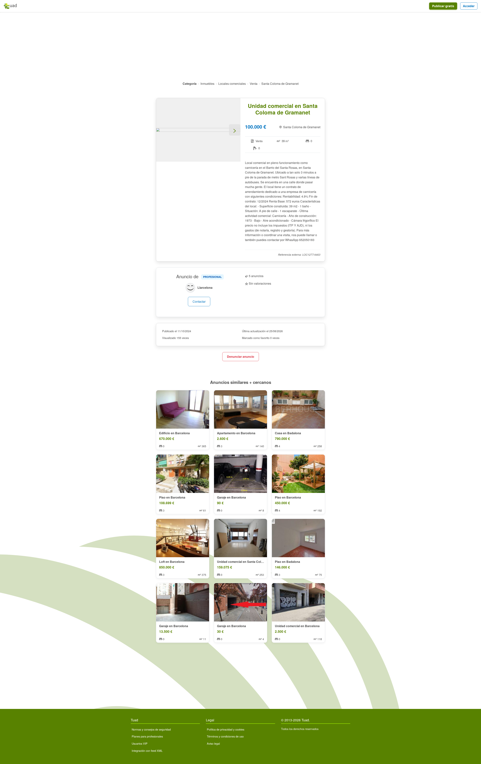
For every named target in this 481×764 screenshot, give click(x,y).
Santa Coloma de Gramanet (280, 83)
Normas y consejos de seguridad (151, 729)
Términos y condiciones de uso (225, 736)
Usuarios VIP (139, 743)
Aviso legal (213, 743)
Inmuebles (207, 83)
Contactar (199, 301)
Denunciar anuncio (240, 356)
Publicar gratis (443, 6)
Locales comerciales (232, 83)
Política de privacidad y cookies (225, 729)
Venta (253, 83)
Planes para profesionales (147, 736)
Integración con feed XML (147, 751)
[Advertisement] (240, 48)
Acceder (469, 6)
